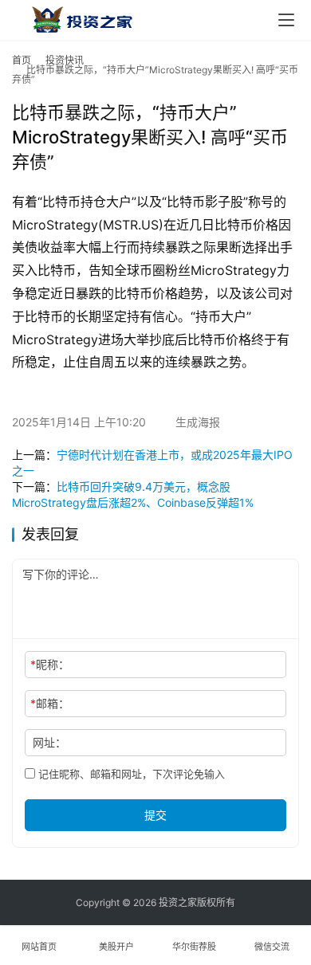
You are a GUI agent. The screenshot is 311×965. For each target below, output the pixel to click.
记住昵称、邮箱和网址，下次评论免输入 (130, 773)
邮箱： (49, 703)
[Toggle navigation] (286, 20)
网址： (49, 742)
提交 (155, 815)
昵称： (49, 664)
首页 (21, 60)
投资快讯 (64, 60)
